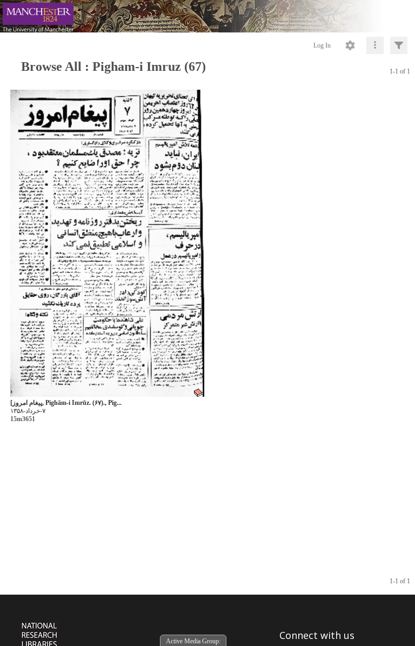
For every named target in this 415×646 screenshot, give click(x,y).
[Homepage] (207, 16)
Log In (322, 45)
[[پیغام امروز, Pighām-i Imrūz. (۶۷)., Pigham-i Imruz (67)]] (107, 243)
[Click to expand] (398, 45)
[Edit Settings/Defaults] (350, 45)
